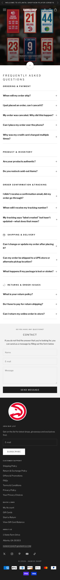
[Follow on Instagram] (11, 553)
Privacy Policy (9, 490)
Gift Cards (7, 512)
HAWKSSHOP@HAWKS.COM (17, 546)
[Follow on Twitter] (4, 553)
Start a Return (9, 517)
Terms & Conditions (12, 485)
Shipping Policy (10, 466)
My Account (8, 507)
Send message (30, 390)
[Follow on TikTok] (34, 553)
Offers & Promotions (12, 475)
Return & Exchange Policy (15, 470)
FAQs (5, 480)
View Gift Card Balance (13, 522)
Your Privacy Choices (13, 495)
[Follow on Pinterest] (19, 553)
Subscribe (14, 451)
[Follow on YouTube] (27, 553)
